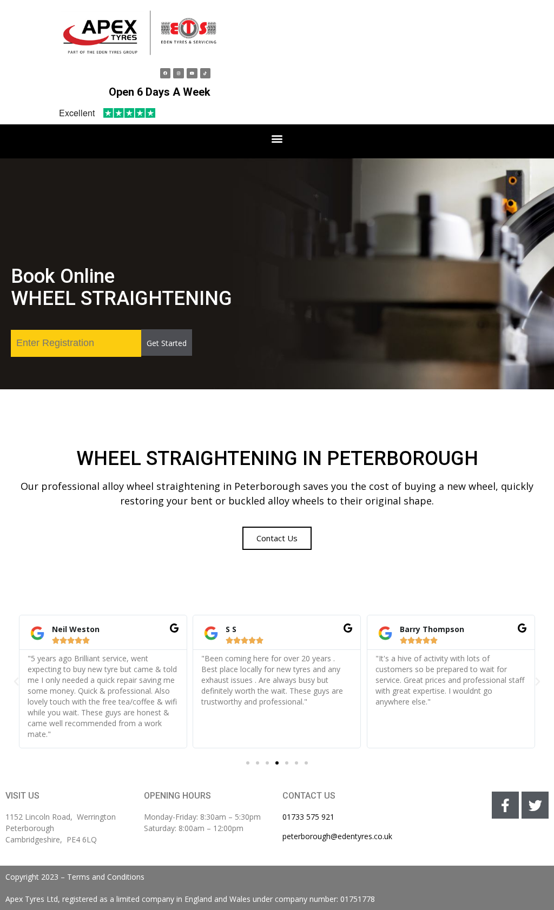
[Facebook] (165, 73)
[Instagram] (178, 73)
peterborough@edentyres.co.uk (337, 836)
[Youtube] (192, 73)
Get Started (167, 343)
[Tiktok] (205, 73)
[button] (277, 139)
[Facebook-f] (505, 805)
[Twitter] (535, 805)
